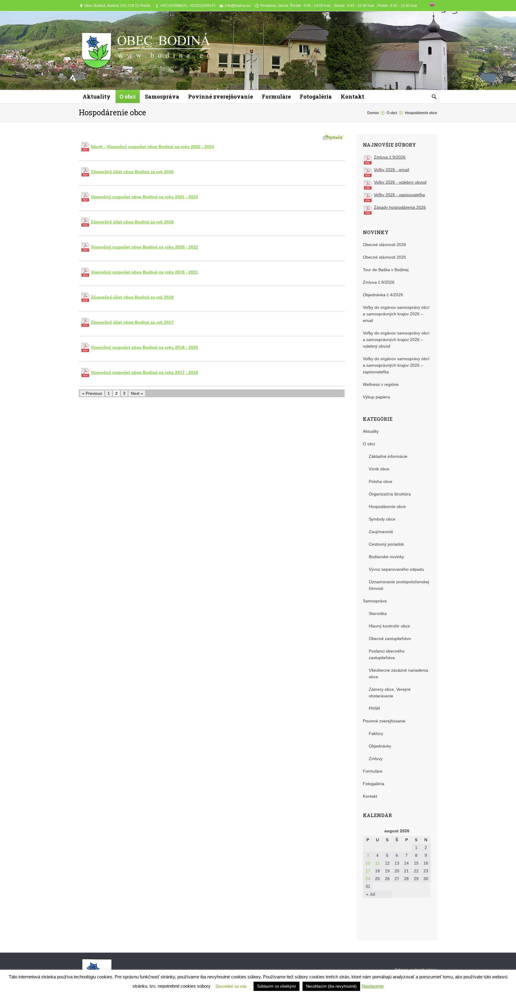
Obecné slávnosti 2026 (384, 244)
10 (368, 863)
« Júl (370, 894)
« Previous (92, 393)
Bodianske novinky (386, 556)
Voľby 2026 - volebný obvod (400, 182)
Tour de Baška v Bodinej (385, 269)
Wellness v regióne (381, 384)
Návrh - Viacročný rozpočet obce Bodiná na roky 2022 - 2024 (152, 146)
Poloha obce (380, 481)
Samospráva (375, 600)
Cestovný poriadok (386, 544)
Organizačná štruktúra (390, 494)
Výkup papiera (376, 397)
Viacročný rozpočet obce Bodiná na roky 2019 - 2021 (144, 272)
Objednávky (380, 746)
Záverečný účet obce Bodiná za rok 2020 (132, 171)
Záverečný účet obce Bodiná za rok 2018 (132, 297)
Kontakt (370, 796)
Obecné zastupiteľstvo (390, 638)
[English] (432, 6)
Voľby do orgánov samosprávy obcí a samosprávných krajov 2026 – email (396, 314)
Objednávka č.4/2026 (383, 294)
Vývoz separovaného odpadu (396, 569)
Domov (373, 113)
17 (368, 870)
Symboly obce (382, 519)
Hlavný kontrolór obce (389, 626)
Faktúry (376, 733)
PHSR (374, 708)
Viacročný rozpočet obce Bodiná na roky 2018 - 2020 (144, 347)
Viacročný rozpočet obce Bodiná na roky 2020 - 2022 (144, 247)
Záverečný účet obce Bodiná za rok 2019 (132, 222)
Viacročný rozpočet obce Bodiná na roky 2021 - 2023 (144, 196)
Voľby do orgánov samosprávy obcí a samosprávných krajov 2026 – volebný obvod (396, 340)
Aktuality (371, 431)
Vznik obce (379, 468)
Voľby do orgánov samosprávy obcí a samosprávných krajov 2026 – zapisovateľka (396, 365)
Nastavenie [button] (373, 986)
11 (377, 863)
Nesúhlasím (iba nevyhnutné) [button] (331, 986)
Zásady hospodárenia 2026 (400, 207)
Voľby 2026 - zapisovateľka (399, 194)
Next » (137, 393)
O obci (392, 113)
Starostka (378, 613)
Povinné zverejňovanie (384, 721)
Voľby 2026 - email (391, 169)
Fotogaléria (373, 783)
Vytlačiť (335, 137)
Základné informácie (388, 456)
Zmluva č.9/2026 (390, 157)
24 (368, 878)
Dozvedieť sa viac (231, 986)
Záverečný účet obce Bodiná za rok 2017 (132, 322)
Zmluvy (376, 758)
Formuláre (373, 771)
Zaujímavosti (381, 531)
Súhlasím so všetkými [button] (276, 986)
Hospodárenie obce (387, 506)
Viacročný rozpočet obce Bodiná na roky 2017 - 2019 (144, 372)
